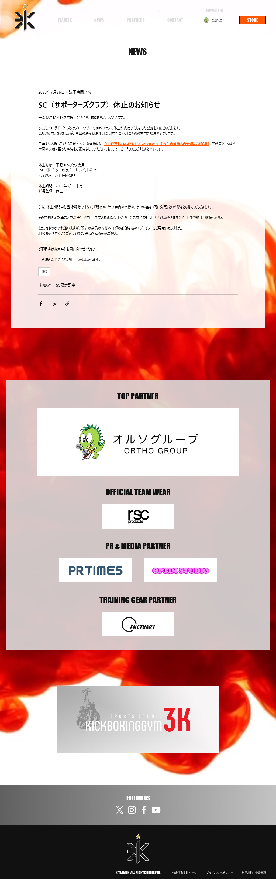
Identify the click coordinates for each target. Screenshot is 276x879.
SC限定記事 (65, 285)
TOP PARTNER (214, 11)
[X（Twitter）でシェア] (54, 303)
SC (44, 271)
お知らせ (45, 285)
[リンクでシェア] (67, 303)
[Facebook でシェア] (40, 303)
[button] (64, 20)
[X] (119, 810)
